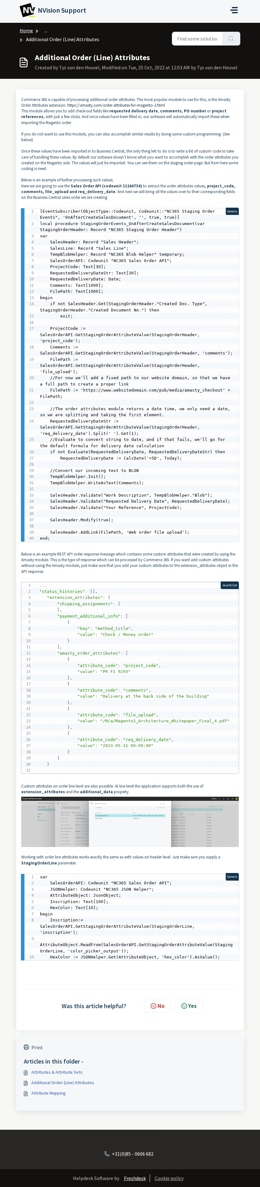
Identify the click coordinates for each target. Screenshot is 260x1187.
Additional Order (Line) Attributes (62, 1082)
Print (37, 1047)
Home (26, 30)
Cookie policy (169, 1178)
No (161, 1005)
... (45, 30)
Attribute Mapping (48, 1093)
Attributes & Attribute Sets (56, 1072)
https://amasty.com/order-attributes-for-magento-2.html (116, 105)
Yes (192, 1005)
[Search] (231, 39)
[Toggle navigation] (234, 10)
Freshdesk (135, 1178)
